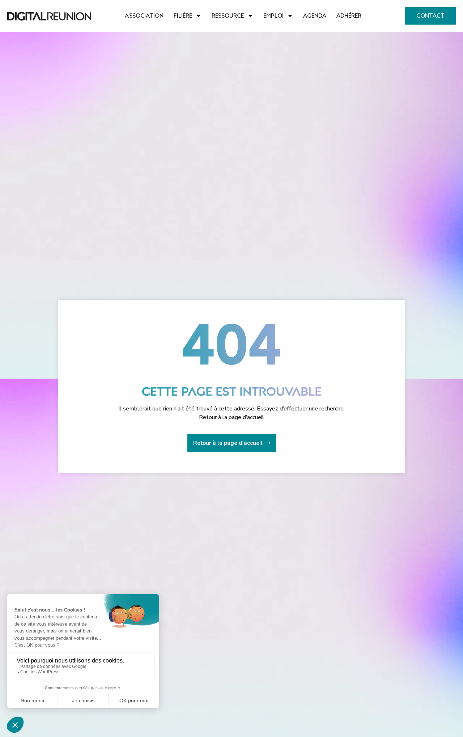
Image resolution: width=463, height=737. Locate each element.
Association (144, 16)
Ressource (228, 16)
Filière (183, 16)
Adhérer (348, 16)
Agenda (314, 16)
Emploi (273, 16)
